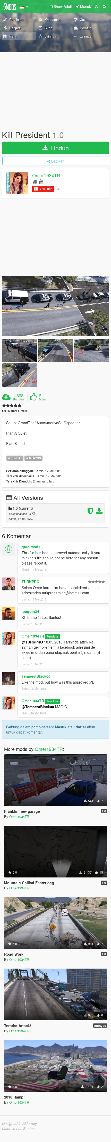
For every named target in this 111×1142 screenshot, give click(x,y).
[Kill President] (55, 306)
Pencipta (52, 636)
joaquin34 (30, 611)
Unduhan (19, 399)
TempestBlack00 (36, 676)
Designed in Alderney (19, 1123)
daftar (81, 726)
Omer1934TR (46, 175)
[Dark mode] (96, 6)
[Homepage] (35, 181)
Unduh (59, 147)
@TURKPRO (32, 642)
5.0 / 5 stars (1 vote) (15, 410)
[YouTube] (41, 181)
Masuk (60, 726)
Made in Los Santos (18, 1128)
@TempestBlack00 (38, 706)
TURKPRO (30, 581)
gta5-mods (31, 546)
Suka (42, 399)
